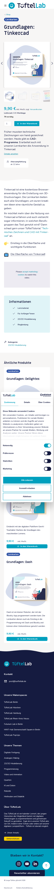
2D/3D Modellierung (17, 345)
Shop (8, 14)
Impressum (8, 888)
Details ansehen (11, 154)
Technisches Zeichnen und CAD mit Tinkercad (26, 232)
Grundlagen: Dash (19, 562)
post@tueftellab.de (17, 681)
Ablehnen (27, 496)
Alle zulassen (27, 480)
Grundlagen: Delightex (23, 379)
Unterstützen (13, 838)
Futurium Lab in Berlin (13, 724)
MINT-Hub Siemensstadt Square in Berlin (22, 729)
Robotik (7, 791)
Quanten (7, 780)
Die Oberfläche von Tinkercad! (28, 254)
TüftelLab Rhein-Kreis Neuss (16, 718)
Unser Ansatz (13, 833)
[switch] (47, 453)
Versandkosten (36, 109)
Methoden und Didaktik (14, 796)
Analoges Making (11, 758)
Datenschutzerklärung (24, 888)
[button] (2, 64)
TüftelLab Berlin (11, 702)
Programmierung (11, 769)
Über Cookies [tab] (44, 402)
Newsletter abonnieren (27, 873)
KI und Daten (9, 785)
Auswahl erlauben (27, 488)
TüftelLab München (12, 707)
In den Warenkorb (28, 123)
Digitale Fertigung (12, 752)
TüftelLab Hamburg (12, 713)
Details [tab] (27, 402)
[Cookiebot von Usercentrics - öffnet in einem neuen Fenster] (40, 395)
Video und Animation (13, 774)
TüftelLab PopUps (12, 735)
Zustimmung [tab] (9, 402)
